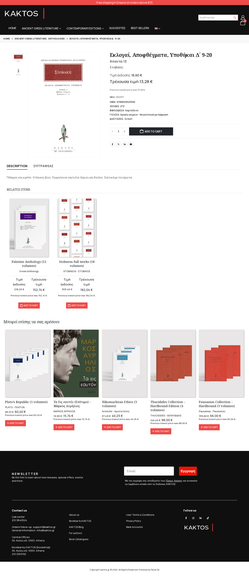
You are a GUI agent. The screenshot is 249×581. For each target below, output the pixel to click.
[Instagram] (193, 518)
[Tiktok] (208, 518)
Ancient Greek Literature (40, 28)
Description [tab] (17, 166)
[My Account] (243, 17)
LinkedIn (124, 144)
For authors (75, 533)
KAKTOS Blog (76, 527)
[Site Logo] (24, 13)
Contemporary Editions (84, 28)
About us (74, 514)
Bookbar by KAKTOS (80, 520)
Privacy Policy (133, 520)
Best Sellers (140, 28)
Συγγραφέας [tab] (43, 166)
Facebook (112, 144)
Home (12, 28)
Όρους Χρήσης (174, 480)
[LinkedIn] (200, 518)
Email (130, 144)
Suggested (117, 28)
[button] (235, 17)
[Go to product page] (28, 228)
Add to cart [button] (31, 305)
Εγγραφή (188, 471)
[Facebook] (186, 518)
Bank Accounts (134, 527)
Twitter (118, 144)
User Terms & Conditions (140, 514)
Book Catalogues (78, 539)
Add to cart (153, 131)
